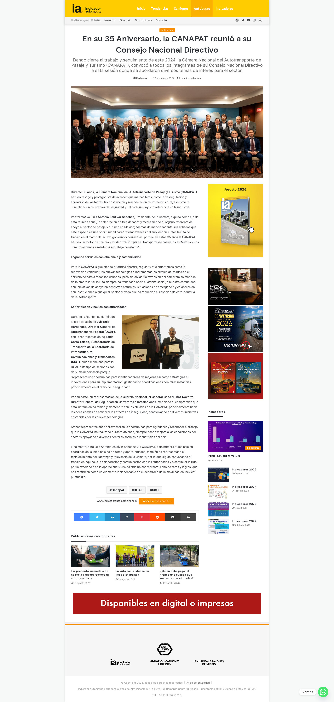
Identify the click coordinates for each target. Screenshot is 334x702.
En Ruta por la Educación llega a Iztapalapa (132, 572)
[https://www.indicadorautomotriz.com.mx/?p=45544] (235, 255)
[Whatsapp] (323, 692)
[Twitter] (97, 517)
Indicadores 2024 (244, 486)
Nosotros (110, 20)
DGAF (138, 490)
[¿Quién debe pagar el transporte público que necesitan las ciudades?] (179, 556)
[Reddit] (157, 517)
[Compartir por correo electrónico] (173, 517)
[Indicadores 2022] (218, 526)
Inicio (141, 8)
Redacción (142, 78)
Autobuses (202, 8)
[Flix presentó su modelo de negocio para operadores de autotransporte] (90, 556)
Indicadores (224, 8)
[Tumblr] (127, 517)
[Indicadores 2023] (218, 509)
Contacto (161, 20)
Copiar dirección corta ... (156, 501)
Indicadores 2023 (244, 504)
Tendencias (159, 8)
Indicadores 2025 (244, 469)
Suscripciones (143, 20)
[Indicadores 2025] (218, 475)
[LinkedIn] (112, 517)
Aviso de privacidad (198, 682)
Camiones (181, 8)
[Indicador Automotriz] (87, 8)
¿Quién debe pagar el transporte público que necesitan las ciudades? (177, 574)
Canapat (118, 490)
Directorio (125, 20)
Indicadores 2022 (244, 521)
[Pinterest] (141, 517)
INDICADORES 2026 (224, 456)
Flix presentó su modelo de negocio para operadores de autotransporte (90, 574)
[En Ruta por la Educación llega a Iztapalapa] (135, 556)
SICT (155, 490)
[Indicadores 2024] (218, 492)
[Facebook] (81, 517)
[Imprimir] (188, 517)
